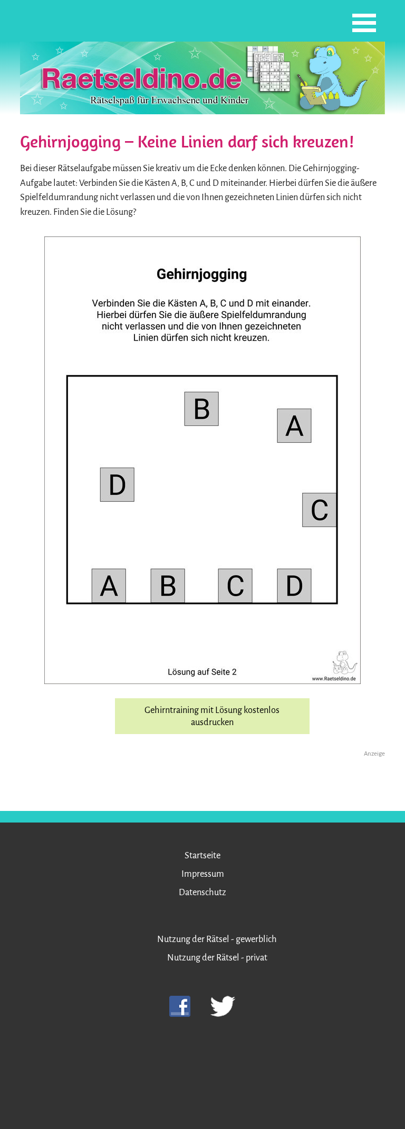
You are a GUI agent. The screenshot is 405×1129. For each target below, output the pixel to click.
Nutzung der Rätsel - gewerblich (217, 939)
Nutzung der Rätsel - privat (217, 958)
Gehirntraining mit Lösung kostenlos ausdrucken (211, 716)
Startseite (202, 855)
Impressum (202, 874)
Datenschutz (202, 892)
